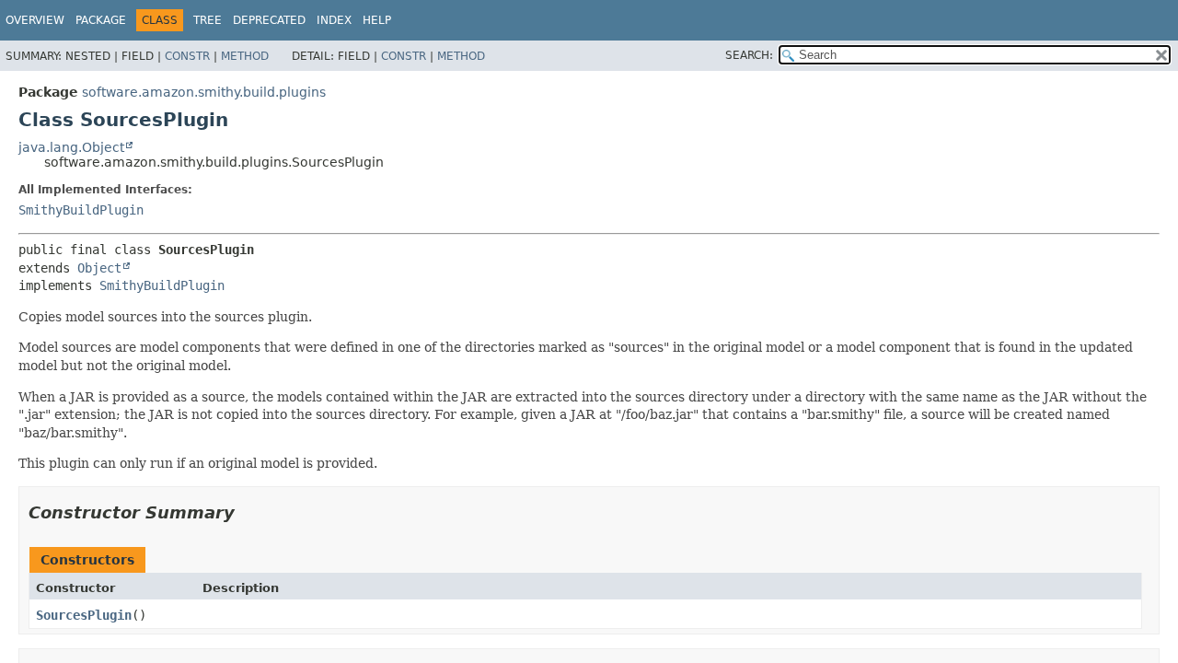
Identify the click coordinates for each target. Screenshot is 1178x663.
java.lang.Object (71, 147)
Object (99, 268)
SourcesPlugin (84, 615)
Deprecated (269, 20)
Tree (207, 20)
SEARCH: (749, 55)
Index (334, 20)
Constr (187, 56)
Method (245, 56)
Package (100, 20)
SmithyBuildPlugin (81, 210)
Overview (35, 20)
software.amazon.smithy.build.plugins (204, 92)
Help (377, 20)
